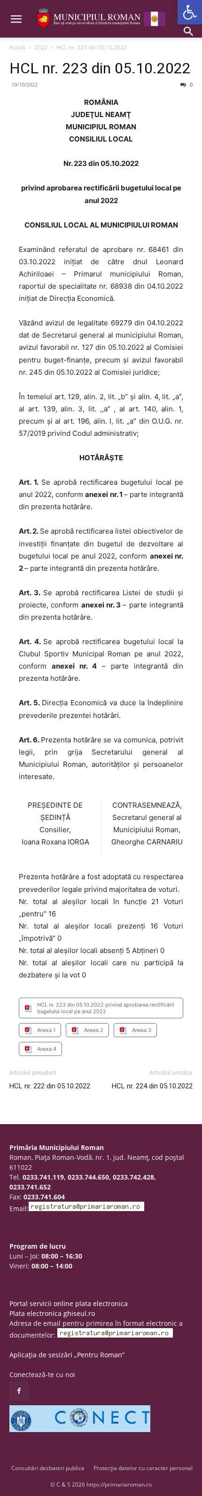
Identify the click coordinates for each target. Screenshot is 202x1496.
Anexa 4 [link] (46, 1049)
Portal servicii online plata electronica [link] (68, 1303)
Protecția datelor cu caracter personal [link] (143, 1468)
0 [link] (190, 84)
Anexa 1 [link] (46, 1030)
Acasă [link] (17, 47)
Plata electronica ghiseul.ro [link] (52, 1313)
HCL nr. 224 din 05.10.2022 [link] (152, 1086)
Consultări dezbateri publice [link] (48, 1468)
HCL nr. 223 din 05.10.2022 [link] (100, 68)
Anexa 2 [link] (93, 1030)
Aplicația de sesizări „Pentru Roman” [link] (66, 1354)
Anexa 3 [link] (141, 1030)
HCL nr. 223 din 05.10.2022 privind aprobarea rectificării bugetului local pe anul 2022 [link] (105, 1008)
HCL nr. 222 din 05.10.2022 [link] (49, 1086)
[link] (190, 12)
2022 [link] (40, 47)
